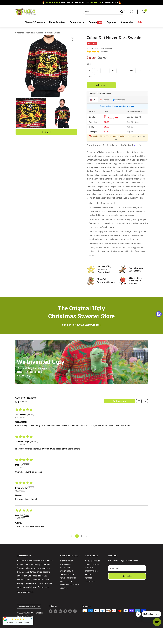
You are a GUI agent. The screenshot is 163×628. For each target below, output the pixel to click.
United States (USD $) (27, 606)
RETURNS (88, 578)
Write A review (119, 401)
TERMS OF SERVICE (67, 574)
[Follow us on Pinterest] (65, 611)
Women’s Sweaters (35, 22)
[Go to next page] (91, 536)
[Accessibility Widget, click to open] (159, 314)
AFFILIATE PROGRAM (92, 561)
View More (46, 132)
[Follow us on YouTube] (70, 611)
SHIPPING (88, 574)
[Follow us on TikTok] (75, 611)
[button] (93, 51)
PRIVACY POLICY (66, 581)
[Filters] (139, 401)
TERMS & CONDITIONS (68, 578)
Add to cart (101, 85)
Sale (140, 22)
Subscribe (127, 576)
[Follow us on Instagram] (60, 611)
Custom (95, 22)
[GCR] (5, 619)
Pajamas (111, 22)
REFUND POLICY (66, 568)
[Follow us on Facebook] (50, 611)
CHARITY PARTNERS (92, 564)
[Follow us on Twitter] (55, 611)
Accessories (126, 22)
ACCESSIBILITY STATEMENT (70, 585)
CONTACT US (89, 581)
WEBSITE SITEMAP (66, 571)
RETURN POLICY (65, 564)
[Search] (121, 11)
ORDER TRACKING (91, 571)
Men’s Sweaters (57, 22)
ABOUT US (63, 588)
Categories (76, 22)
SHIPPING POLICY (66, 561)
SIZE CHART (89, 568)
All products (31, 33)
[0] (143, 12)
